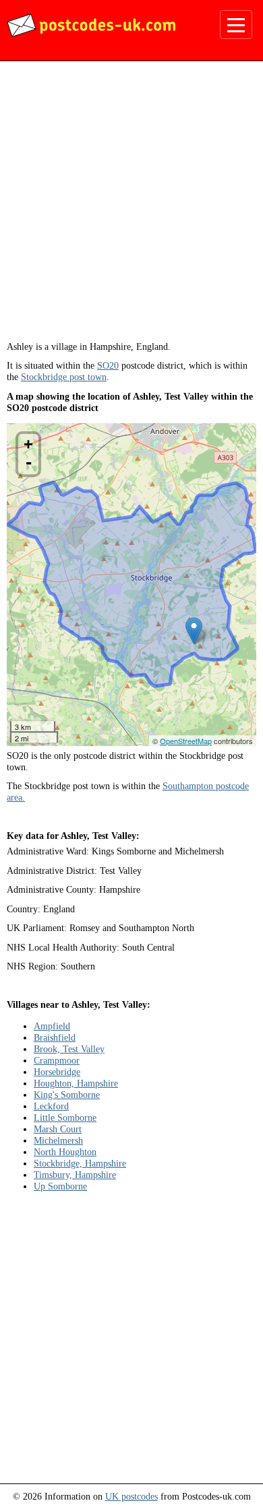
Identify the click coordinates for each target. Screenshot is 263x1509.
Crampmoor (57, 1060)
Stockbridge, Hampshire (80, 1163)
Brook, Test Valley (69, 1048)
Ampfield (52, 1026)
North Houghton (65, 1151)
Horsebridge (57, 1071)
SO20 (108, 365)
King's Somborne (67, 1094)
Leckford (51, 1106)
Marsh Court (58, 1129)
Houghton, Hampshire (76, 1083)
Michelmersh (58, 1140)
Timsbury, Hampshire (75, 1174)
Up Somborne (60, 1186)
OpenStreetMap (186, 740)
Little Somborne (65, 1117)
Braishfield (55, 1037)
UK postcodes (131, 1496)
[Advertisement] (131, 206)
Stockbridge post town (64, 376)
